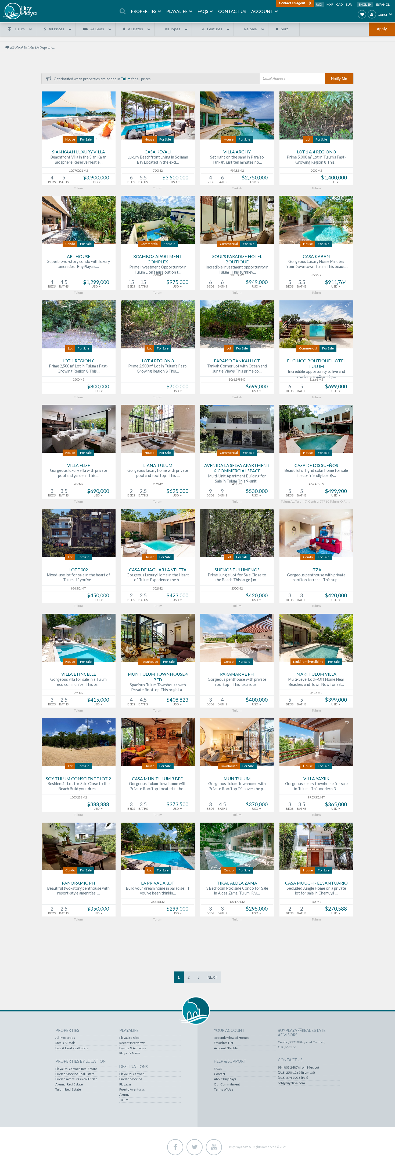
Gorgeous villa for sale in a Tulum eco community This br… (78, 682)
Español (383, 4)
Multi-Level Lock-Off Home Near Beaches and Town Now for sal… (316, 682)
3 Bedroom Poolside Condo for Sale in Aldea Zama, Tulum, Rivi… (237, 891)
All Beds (97, 29)
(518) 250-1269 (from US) (296, 1072)
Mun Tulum (237, 778)
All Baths (135, 29)
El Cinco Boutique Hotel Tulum (316, 363)
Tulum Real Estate (68, 1089)
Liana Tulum (158, 465)
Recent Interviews (132, 1043)
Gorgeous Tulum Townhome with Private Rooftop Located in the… (157, 786)
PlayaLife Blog (129, 1038)
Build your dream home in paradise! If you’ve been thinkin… (157, 891)
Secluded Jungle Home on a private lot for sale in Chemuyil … (316, 891)
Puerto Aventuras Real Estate (76, 1079)
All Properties (65, 1038)
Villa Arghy (237, 151)
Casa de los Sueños (316, 465)
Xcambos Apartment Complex (157, 259)
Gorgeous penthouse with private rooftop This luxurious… (237, 682)
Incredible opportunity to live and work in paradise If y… (316, 374)
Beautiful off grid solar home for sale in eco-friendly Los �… (316, 473)
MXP (329, 4)
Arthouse (78, 256)
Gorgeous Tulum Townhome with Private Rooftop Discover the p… (237, 786)
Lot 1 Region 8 (79, 360)
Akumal (124, 1094)
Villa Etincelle (78, 673)
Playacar (125, 1084)
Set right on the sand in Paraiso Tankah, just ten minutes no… (237, 159)
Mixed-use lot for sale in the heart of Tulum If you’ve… (78, 577)
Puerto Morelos (130, 1079)
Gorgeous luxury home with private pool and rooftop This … (157, 473)
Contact (219, 1074)
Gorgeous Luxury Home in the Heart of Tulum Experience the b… (158, 577)
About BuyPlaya (225, 1079)
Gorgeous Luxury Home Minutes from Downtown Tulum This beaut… (316, 264)
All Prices (56, 29)
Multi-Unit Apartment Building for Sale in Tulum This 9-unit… (237, 478)
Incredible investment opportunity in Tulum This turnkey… (237, 269)
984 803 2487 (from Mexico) (298, 1067)
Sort (284, 29)
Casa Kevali (158, 151)
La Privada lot (157, 882)
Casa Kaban (316, 256)
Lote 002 (78, 569)
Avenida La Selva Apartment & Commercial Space (237, 468)
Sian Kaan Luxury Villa (78, 151)
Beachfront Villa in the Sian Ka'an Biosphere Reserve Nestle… (78, 159)
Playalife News (129, 1053)
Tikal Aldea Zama (237, 882)
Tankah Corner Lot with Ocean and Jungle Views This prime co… (237, 368)
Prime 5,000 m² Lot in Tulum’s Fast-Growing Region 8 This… (316, 159)
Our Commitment (227, 1084)
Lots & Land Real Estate (71, 1048)
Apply (382, 28)
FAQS (218, 1069)
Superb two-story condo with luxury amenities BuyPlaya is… (78, 264)
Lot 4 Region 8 (158, 360)
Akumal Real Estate (69, 1084)
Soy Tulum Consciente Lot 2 (78, 778)
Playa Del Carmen (132, 1074)
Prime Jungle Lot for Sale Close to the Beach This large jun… (237, 577)
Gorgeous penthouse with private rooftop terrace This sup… (316, 577)
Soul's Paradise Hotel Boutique (237, 259)
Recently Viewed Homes (231, 1038)
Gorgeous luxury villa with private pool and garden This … (78, 473)
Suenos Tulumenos (237, 569)
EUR (349, 4)
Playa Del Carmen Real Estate (76, 1069)
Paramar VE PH (237, 673)
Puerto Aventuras (132, 1089)
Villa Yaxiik (316, 778)
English (365, 4)
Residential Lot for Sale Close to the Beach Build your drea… (79, 786)
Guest (382, 14)
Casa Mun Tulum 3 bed (158, 778)
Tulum (19, 29)
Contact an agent (292, 3)
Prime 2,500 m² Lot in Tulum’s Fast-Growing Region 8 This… (78, 368)
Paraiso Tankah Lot (237, 360)
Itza (316, 569)
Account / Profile (226, 1048)
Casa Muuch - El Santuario (316, 882)
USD (319, 4)
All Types (172, 29)
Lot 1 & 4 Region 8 (316, 151)
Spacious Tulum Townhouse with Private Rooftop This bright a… (158, 687)
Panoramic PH (78, 882)
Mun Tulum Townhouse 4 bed (158, 676)
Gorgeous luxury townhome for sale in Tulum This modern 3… (316, 786)
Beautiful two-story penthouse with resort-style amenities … (78, 891)
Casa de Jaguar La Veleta (157, 569)
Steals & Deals (65, 1043)
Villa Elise (78, 465)
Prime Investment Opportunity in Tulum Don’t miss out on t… (157, 269)
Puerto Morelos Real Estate (75, 1074)
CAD (339, 4)
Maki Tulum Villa (316, 673)
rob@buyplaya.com (291, 1083)
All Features (212, 29)
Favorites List (223, 1043)
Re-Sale (250, 29)
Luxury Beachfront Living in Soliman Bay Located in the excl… (158, 159)
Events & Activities (132, 1048)
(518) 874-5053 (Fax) (293, 1078)
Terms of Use (223, 1089)
